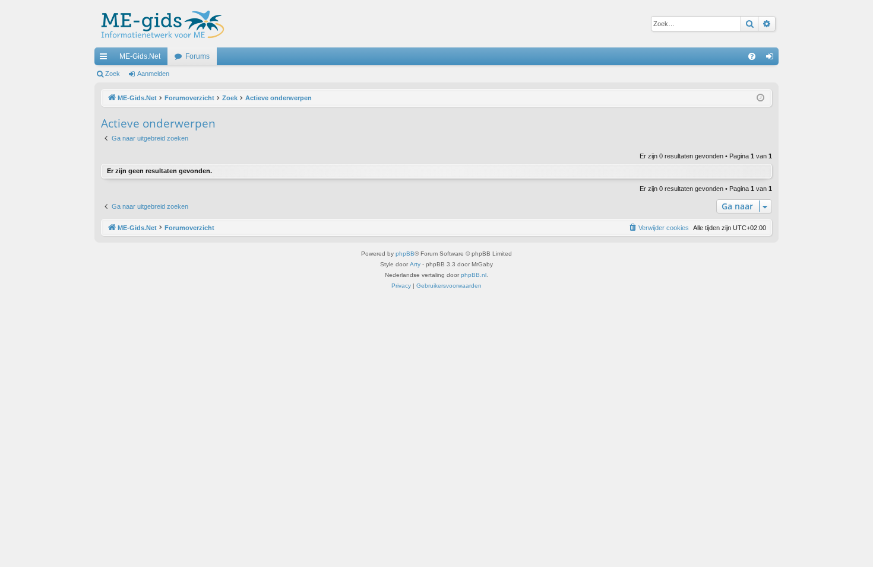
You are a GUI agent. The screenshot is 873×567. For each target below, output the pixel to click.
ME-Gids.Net (139, 56)
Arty (415, 264)
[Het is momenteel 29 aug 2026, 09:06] (760, 98)
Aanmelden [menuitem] (772, 58)
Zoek (112, 73)
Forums (197, 56)
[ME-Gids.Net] (159, 23)
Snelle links (105, 58)
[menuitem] (752, 56)
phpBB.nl (473, 275)
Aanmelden (153, 73)
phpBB (405, 253)
